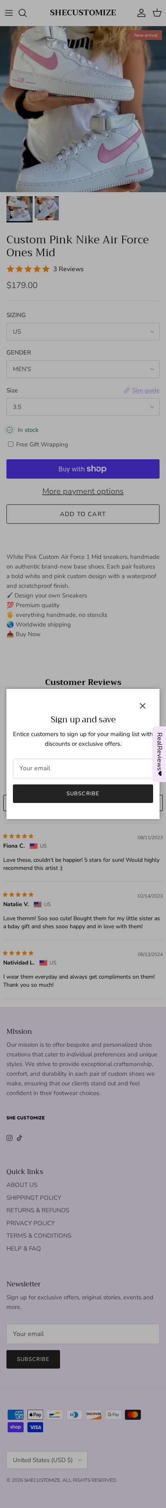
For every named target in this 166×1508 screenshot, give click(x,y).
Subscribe (82, 793)
